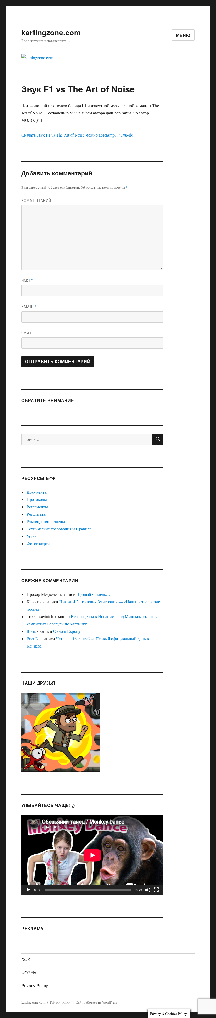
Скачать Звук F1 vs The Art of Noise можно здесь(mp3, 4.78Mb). (77, 135)
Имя (27, 280)
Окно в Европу (67, 631)
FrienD (32, 638)
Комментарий (38, 200)
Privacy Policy (34, 985)
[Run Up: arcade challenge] (60, 731)
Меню (183, 35)
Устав (32, 536)
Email (29, 306)
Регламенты (37, 506)
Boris (31, 631)
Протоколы (37, 499)
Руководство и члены (46, 521)
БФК (25, 960)
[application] (92, 855)
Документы (37, 492)
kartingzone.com (51, 32)
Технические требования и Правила (59, 528)
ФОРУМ (29, 973)
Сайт (26, 332)
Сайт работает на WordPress (96, 1002)
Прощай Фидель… (93, 594)
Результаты (36, 514)
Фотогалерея (38, 543)
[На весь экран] (156, 889)
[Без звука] (147, 889)
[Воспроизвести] (28, 889)
